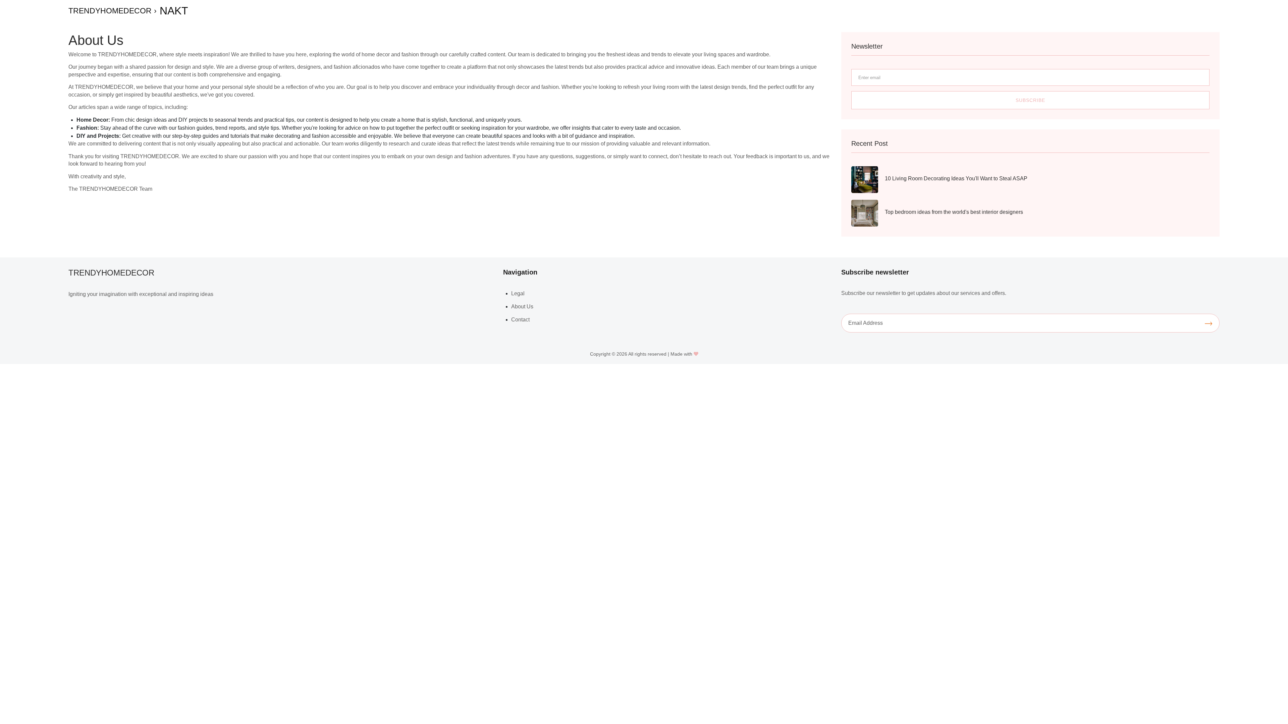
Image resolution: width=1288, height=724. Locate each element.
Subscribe (1030, 100)
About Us (522, 306)
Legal (518, 293)
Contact (520, 319)
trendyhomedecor (110, 10)
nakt (174, 11)
